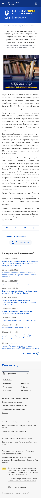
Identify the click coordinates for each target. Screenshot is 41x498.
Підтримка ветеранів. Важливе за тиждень (17, 284)
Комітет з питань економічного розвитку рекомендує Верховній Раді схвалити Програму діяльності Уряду (19, 302)
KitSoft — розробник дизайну (17, 487)
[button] (15, 373)
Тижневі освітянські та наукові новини (15, 328)
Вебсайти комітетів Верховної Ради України (16, 422)
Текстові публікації (15, 26)
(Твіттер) (7, 383)
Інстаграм (8, 387)
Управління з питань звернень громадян (15, 398)
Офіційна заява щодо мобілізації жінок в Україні (19, 320)
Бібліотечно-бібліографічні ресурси (14, 431)
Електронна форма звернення (12, 402)
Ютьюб (26, 383)
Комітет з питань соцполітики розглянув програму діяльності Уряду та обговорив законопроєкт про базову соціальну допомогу (20, 263)
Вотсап (25, 387)
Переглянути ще (28, 353)
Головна (4, 26)
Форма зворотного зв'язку (19, 474)
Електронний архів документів (12, 435)
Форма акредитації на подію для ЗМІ (14, 406)
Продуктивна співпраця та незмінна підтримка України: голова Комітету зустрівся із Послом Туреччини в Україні (18, 337)
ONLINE (31, 11)
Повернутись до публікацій (15, 236)
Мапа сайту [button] (8, 365)
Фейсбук (8, 380)
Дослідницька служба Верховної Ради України (17, 438)
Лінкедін (7, 391)
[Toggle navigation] (3, 3)
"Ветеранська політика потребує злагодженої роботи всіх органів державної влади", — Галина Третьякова (19, 275)
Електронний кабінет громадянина (13, 409)
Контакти (5, 413)
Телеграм (27, 391)
